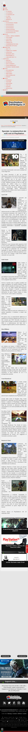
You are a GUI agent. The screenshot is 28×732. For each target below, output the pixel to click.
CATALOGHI (9, 52)
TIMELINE (8, 18)
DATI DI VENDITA (10, 63)
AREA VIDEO (9, 73)
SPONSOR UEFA (10, 54)
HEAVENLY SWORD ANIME (12, 67)
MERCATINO (9, 88)
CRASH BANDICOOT (11, 65)
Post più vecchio (22, 656)
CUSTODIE (8, 39)
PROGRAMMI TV (10, 55)
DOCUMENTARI (10, 70)
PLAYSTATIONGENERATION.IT (9, 710)
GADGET (8, 76)
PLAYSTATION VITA (10, 32)
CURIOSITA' (9, 72)
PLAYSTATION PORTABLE (12, 31)
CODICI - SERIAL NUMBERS (13, 36)
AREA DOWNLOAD (10, 75)
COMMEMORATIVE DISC (12, 44)
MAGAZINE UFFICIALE (11, 45)
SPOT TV (8, 49)
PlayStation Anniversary (17, 125)
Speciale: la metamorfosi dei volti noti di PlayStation (14, 132)
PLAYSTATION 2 (10, 24)
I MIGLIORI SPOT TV (11, 57)
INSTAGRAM (9, 83)
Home (2, 125)
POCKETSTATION (10, 29)
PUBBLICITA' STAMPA (11, 50)
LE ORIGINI (9, 11)
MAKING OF (9, 19)
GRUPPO (8, 86)
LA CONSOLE (9, 13)
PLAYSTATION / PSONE (11, 22)
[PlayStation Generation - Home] (4, 6)
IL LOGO (8, 16)
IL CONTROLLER (10, 14)
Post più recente (5, 656)
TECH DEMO (9, 37)
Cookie (24, 713)
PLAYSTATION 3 (10, 26)
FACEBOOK (9, 80)
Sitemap (9, 713)
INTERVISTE (9, 62)
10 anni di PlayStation (8, 125)
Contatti (15, 713)
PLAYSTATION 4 (10, 27)
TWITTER (8, 85)
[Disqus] (14, 592)
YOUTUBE (8, 81)
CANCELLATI (9, 42)
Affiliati (20, 713)
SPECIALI (8, 60)
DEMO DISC (9, 40)
